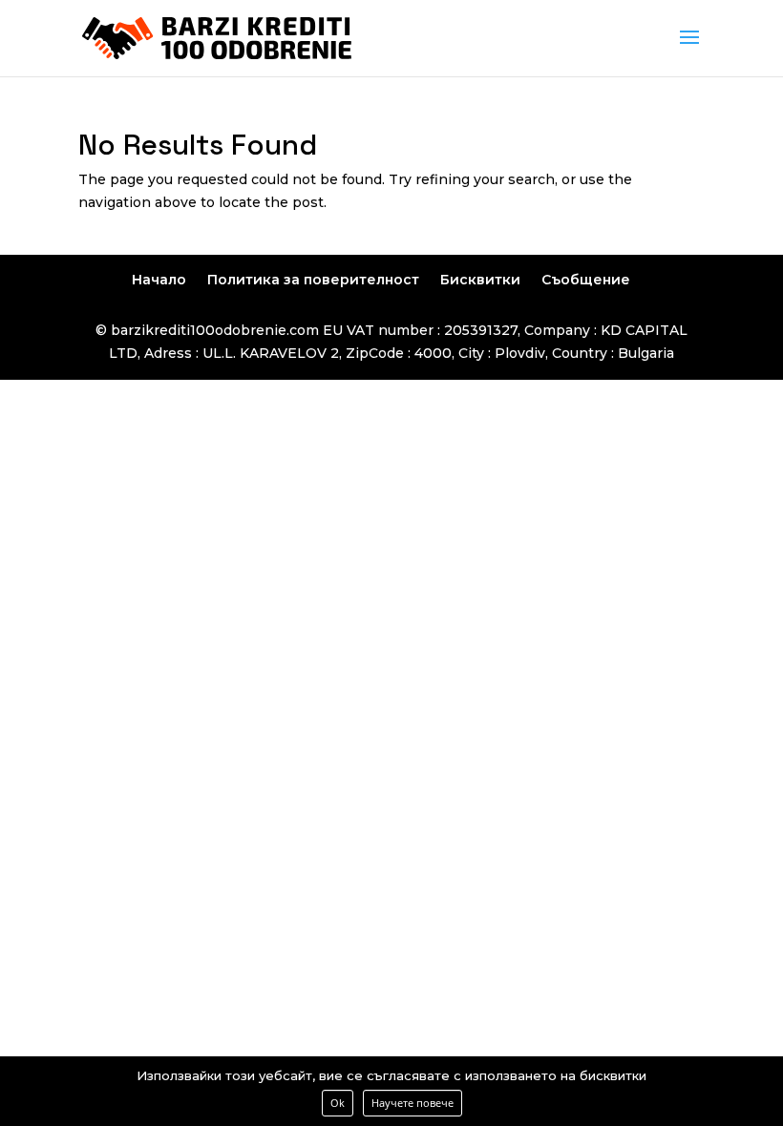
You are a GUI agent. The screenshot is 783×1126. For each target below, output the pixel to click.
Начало (159, 279)
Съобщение (585, 279)
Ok (337, 1102)
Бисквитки (480, 279)
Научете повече (412, 1102)
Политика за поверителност (313, 279)
